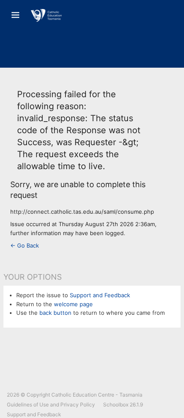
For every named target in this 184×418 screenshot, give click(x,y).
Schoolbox (115, 404)
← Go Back (24, 245)
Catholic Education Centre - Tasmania (96, 394)
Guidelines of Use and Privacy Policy (51, 404)
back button (55, 312)
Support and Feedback (100, 295)
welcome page (73, 304)
